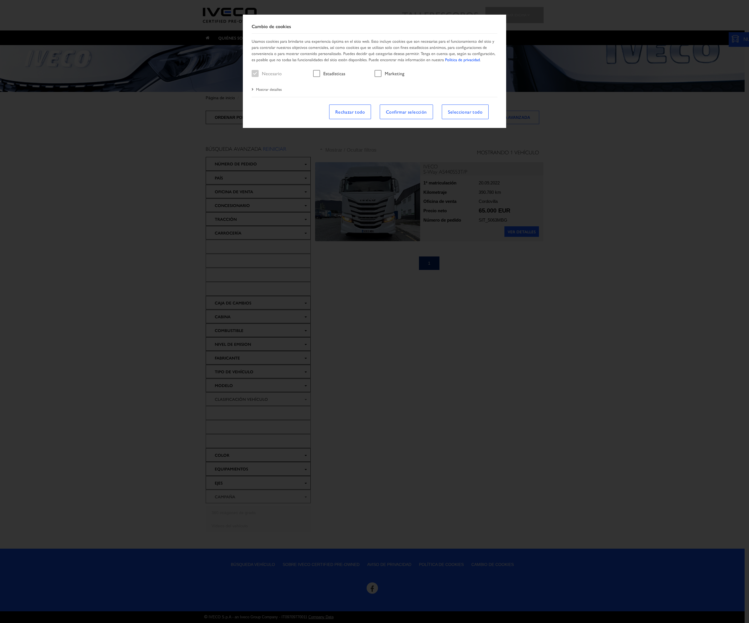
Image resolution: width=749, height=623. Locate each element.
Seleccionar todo (465, 111)
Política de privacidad (462, 59)
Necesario (272, 73)
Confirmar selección (406, 111)
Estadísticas (334, 73)
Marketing (394, 73)
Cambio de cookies (271, 26)
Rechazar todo (350, 111)
